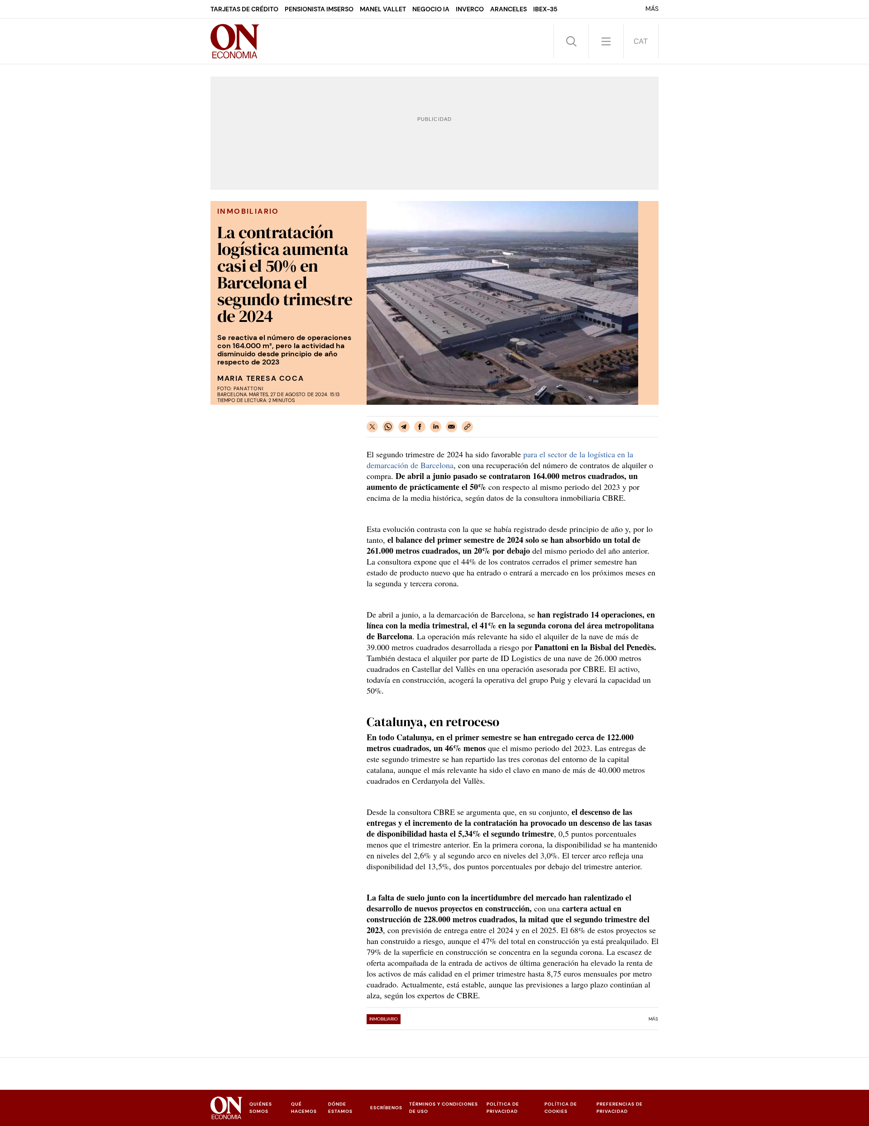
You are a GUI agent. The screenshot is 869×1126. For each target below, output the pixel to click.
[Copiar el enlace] (467, 426)
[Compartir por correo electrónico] (451, 426)
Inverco (470, 9)
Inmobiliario (383, 1019)
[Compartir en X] (372, 426)
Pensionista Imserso (319, 9)
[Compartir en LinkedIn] (435, 426)
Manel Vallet (383, 9)
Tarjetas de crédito (244, 9)
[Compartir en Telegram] (404, 426)
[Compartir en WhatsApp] (388, 426)
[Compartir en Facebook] (419, 426)
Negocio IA (430, 9)
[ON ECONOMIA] (234, 41)
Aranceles (508, 9)
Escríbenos (386, 1108)
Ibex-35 (545, 9)
